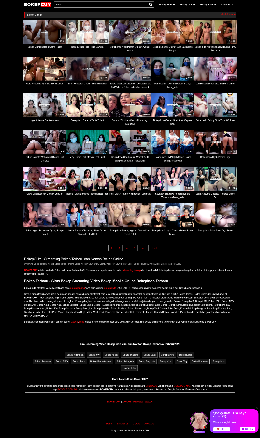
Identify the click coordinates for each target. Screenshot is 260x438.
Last (154, 248)
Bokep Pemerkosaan (100, 361)
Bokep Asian (111, 354)
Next (143, 248)
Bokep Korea (185, 354)
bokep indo (110, 288)
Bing (81, 321)
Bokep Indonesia (75, 354)
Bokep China (167, 354)
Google (74, 321)
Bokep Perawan (42, 361)
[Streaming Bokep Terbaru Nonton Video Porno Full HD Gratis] (37, 5)
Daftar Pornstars (200, 361)
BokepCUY (151, 385)
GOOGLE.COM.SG (67, 389)
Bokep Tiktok (129, 368)
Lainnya (225, 4)
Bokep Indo (165, 4)
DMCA (136, 423)
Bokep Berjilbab (147, 361)
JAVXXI (149, 401)
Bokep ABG (62, 361)
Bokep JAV (94, 354)
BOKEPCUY (30, 270)
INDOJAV (138, 401)
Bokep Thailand (131, 354)
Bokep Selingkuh (125, 361)
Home (109, 423)
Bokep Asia (206, 4)
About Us (149, 423)
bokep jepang (77, 288)
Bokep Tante (79, 361)
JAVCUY (127, 401)
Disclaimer (122, 423)
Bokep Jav (186, 4)
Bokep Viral (166, 361)
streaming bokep (132, 270)
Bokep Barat (150, 354)
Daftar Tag (181, 361)
